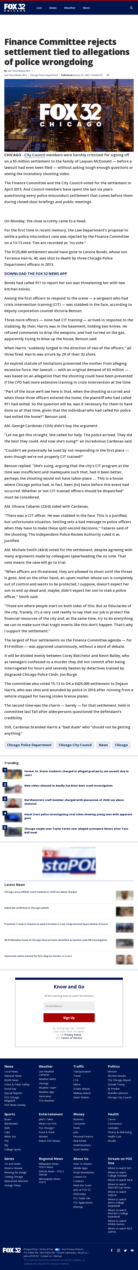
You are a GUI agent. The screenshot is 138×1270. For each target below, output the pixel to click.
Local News (11, 1071)
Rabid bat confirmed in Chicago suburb (26, 907)
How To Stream (82, 1163)
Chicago (121, 745)
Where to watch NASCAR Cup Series (119, 1186)
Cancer (112, 1119)
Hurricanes (45, 1096)
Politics (114, 1066)
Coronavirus (115, 1123)
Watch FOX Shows (49, 1140)
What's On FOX (47, 1123)
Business (78, 1119)
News (103, 745)
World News (11, 1080)
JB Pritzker (114, 1088)
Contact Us (79, 1176)
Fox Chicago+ (47, 1128)
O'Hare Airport (81, 1088)
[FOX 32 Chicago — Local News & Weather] (16, 7)
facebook (112, 1250)
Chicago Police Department (44, 75)
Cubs (7, 1132)
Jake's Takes (46, 1119)
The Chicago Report (119, 1080)
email (132, 1250)
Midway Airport (82, 1093)
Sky (6, 1145)
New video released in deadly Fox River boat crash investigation (68, 785)
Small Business (82, 1145)
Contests (78, 1181)
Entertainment (51, 1114)
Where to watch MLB (120, 1180)
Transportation (82, 1071)
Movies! (43, 1136)
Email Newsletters (83, 1172)
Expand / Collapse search (131, 8)
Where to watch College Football (117, 1174)
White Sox (10, 1136)
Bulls (7, 1128)
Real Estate (79, 1140)
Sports (9, 1114)
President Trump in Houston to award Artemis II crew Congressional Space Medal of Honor (56, 924)
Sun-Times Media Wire (15, 75)
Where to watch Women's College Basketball (118, 1213)
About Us (80, 1159)
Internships (79, 1194)
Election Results (117, 1075)
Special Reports (13, 1093)
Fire (6, 1140)
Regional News (51, 1159)
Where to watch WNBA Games (117, 1222)
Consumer (79, 1123)
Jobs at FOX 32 (82, 1189)
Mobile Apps (80, 1168)
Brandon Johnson (118, 1093)
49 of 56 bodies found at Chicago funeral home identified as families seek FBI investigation (55, 940)
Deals (76, 1128)
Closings (44, 1083)
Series (9, 1159)
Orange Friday (12, 1185)
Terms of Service (71, 1038)
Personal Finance (83, 1136)
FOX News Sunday (15, 1105)
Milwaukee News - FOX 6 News (49, 1165)
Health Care (114, 1136)
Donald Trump (116, 1084)
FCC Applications (83, 1202)
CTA (75, 1080)
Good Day (10, 1088)
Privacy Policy (73, 1034)
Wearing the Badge (15, 1172)
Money (78, 1114)
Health (113, 1114)
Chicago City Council (75, 745)
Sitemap (78, 1207)
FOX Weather (46, 1100)
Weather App (46, 1092)
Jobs (75, 1132)
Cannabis (113, 1128)
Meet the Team (82, 1185)
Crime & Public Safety (16, 1084)
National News (13, 1075)
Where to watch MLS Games (120, 1230)
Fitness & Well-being (120, 1132)
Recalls (112, 1140)
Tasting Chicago (13, 1176)
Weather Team (47, 1087)
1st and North (12, 1163)
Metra (76, 1084)
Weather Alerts (47, 1079)
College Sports (12, 1149)
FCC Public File (81, 1198)
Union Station (81, 1097)
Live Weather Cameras (46, 1073)
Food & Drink (46, 1132)
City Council (34, 154)
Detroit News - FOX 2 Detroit (51, 1173)
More (86, 8)
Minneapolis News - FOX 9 (50, 1180)
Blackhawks (11, 1123)
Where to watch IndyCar (117, 1193)
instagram (118, 1250)
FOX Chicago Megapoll (11, 1099)
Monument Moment (16, 1181)
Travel (76, 1075)
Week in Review (13, 1168)
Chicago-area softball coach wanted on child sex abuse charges (40, 891)
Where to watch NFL (120, 1168)
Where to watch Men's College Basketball (117, 1203)
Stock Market (81, 1149)
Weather (46, 1066)
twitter (125, 1250)
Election (112, 1071)
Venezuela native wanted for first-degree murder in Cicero (38, 956)
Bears (7, 1119)
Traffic (78, 1066)
